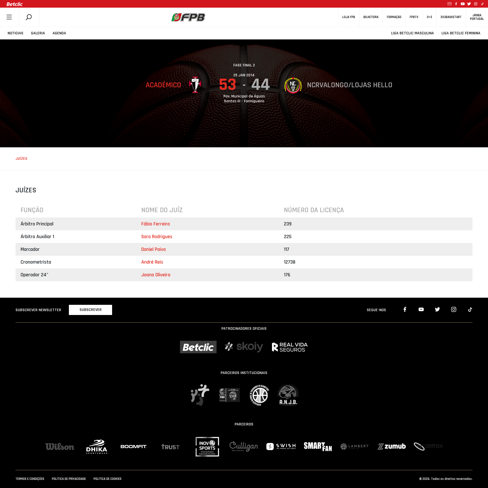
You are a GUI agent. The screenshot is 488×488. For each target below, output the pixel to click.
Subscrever (91, 309)
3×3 (429, 17)
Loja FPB (348, 17)
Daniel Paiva (153, 249)
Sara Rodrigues (156, 236)
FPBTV (414, 17)
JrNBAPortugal (477, 17)
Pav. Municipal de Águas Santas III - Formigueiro (244, 99)
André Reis (152, 262)
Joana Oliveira (155, 274)
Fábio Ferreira (155, 224)
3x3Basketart (451, 17)
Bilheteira (370, 17)
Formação (394, 17)
